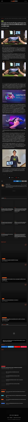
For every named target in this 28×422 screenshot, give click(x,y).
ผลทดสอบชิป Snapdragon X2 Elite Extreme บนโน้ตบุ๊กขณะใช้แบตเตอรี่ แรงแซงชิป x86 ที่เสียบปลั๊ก (16, 396)
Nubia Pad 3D (4, 174)
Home (5, 18)
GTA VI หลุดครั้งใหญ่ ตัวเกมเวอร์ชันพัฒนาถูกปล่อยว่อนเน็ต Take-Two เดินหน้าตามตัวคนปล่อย (16, 399)
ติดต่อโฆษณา (11, 417)
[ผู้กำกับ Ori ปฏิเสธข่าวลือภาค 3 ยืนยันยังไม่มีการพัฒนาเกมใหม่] (3, 373)
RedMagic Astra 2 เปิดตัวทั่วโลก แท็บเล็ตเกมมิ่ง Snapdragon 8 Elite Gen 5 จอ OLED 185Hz (20, 223)
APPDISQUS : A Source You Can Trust (16, 419)
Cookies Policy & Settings (17, 417)
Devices (3, 298)
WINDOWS (2, 395)
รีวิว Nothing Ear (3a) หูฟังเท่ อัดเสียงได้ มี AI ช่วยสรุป (10, 260)
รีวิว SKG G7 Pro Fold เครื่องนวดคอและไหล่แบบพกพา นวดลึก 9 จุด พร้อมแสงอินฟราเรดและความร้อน (13, 319)
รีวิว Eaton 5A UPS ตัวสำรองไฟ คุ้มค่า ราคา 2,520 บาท (10, 300)
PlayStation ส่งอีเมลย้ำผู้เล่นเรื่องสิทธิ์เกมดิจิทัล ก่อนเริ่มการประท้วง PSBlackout (14, 403)
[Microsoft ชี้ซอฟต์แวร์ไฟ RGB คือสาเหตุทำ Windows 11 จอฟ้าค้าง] (3, 377)
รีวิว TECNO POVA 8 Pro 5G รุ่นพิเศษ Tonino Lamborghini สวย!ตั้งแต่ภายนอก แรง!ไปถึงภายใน (14, 280)
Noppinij (3, 261)
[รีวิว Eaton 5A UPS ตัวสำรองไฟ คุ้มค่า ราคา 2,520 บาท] (14, 292)
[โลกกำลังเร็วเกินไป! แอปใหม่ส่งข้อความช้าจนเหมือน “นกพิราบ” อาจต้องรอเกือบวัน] (3, 380)
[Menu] (2, 1)
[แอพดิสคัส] (14, 1)
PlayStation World (4, 403)
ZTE (7, 174)
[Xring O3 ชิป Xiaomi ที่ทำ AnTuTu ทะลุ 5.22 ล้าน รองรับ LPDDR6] (3, 384)
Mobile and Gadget (4, 277)
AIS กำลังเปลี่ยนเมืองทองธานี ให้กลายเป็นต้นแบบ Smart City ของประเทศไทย (7, 235)
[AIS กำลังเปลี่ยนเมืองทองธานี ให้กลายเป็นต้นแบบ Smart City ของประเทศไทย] (7, 228)
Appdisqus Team (8, 184)
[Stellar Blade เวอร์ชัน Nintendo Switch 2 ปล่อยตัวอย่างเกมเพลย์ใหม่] (14, 358)
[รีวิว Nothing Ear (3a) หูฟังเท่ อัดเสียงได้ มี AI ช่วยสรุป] (14, 252)
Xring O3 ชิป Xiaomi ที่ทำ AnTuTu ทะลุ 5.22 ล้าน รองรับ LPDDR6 (12, 383)
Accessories (3, 258)
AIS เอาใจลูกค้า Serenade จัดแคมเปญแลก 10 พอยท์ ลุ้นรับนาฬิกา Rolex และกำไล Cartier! (6, 223)
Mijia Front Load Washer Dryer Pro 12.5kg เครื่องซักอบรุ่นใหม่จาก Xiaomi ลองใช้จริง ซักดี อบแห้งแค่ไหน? (14, 341)
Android (7, 18)
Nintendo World (3, 366)
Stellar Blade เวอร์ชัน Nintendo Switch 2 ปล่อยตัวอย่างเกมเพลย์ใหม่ (11, 367)
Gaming (2, 399)
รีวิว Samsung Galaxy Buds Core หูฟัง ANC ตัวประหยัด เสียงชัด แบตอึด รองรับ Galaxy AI (15, 391)
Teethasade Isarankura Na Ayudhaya (5, 368)
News (1, 207)
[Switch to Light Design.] (24, 1)
